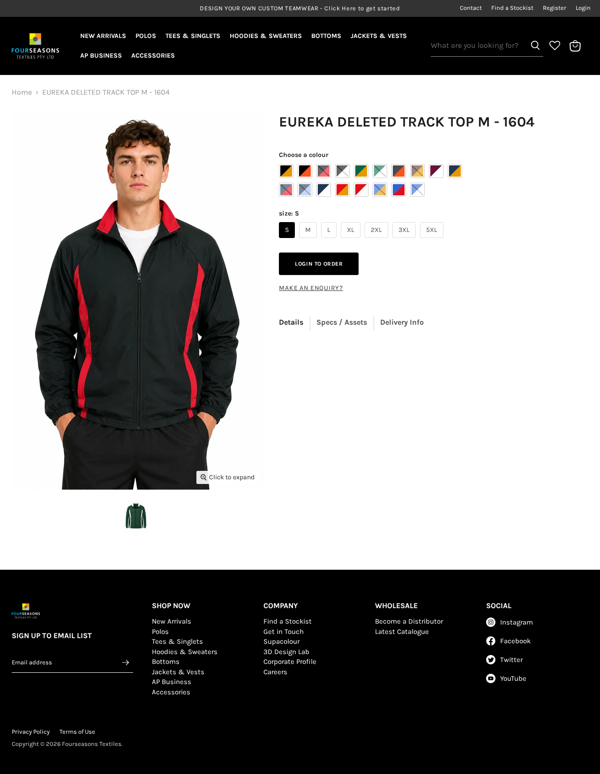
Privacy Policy (31, 731)
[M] (309, 240)
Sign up (125, 662)
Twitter (511, 659)
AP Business (101, 56)
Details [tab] (291, 322)
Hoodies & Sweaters (266, 36)
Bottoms (326, 36)
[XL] (352, 240)
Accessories (153, 56)
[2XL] (377, 240)
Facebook (515, 641)
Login (583, 8)
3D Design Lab (286, 651)
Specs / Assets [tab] (341, 322)
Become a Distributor (409, 621)
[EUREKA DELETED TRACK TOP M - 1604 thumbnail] (136, 516)
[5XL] (433, 240)
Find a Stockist (512, 8)
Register (554, 8)
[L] (330, 240)
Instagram (516, 622)
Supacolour (281, 641)
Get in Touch (283, 631)
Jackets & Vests (379, 36)
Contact (471, 8)
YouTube (513, 678)
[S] (288, 240)
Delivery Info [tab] (402, 322)
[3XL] (405, 240)
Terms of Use (77, 731)
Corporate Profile (289, 661)
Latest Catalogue (402, 631)
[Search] (535, 45)
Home (22, 92)
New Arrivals (103, 36)
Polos (145, 36)
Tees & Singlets (192, 36)
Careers (275, 672)
